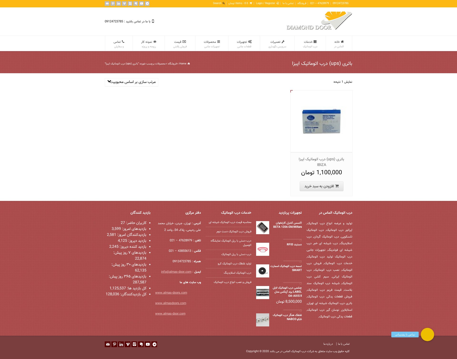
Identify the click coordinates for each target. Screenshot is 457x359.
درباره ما (328, 344)
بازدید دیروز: (136, 241)
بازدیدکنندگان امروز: (131, 235)
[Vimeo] (124, 3)
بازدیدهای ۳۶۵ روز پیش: (127, 277)
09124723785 (340, 3)
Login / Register (265, 3)
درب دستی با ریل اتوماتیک (236, 254)
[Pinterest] (112, 3)
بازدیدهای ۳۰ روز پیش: (128, 265)
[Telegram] (147, 3)
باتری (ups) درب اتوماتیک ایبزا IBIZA (321, 162)
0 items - (238, 3)
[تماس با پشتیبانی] (427, 334)
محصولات (212, 44)
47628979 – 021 (319, 3)
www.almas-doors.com (171, 293)
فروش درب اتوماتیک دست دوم (234, 231)
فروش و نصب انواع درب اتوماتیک (232, 282)
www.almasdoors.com (170, 303)
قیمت (180, 44)
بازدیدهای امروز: (133, 229)
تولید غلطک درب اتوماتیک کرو (234, 264)
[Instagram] (130, 3)
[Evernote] (135, 3)
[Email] (107, 3)
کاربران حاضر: (135, 223)
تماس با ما (288, 3)
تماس (119, 44)
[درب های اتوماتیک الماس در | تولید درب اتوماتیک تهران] (319, 29)
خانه (339, 44)
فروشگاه (302, 3)
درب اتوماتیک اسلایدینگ (237, 273)
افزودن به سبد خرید (319, 186)
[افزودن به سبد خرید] (318, 95)
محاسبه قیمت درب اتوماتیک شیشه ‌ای (230, 222)
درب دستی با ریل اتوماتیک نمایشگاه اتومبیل (231, 243)
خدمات (310, 44)
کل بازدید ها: (136, 288)
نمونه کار (148, 44)
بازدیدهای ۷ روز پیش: (129, 253)
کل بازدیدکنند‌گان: (132, 294)
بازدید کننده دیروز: (132, 247)
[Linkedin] (118, 3)
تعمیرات (277, 44)
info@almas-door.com (176, 272)
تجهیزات (244, 44)
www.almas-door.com (170, 313)
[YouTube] (141, 3)
